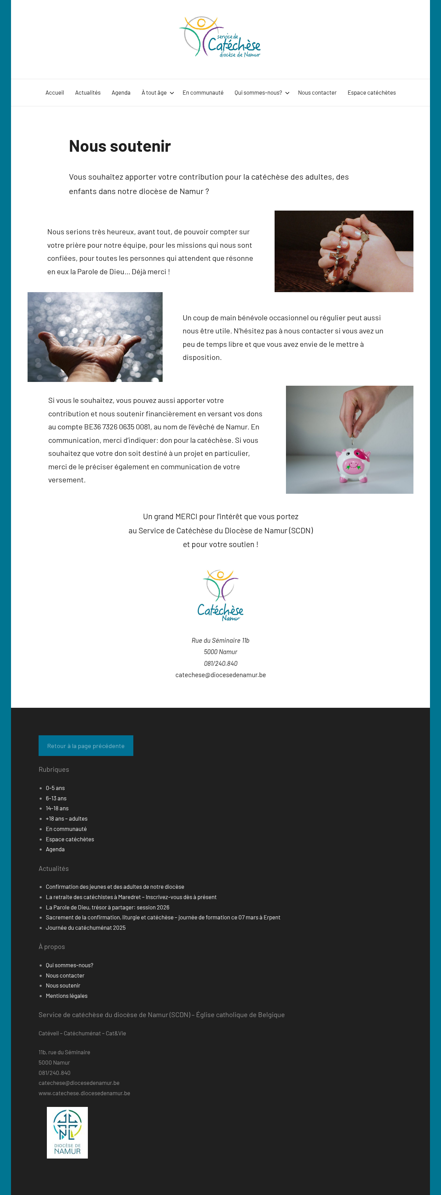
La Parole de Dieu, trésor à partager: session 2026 (108, 907)
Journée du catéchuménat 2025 (86, 927)
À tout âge (154, 92)
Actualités (88, 92)
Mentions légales (67, 995)
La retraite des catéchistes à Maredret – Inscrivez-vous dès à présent (131, 896)
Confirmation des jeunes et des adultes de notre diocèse (115, 886)
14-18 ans (57, 807)
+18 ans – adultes (67, 818)
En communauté (203, 92)
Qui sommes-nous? (258, 92)
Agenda (121, 92)
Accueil (54, 92)
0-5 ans (55, 787)
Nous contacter (317, 92)
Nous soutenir (63, 985)
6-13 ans (56, 797)
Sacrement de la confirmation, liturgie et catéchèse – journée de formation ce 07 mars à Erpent (163, 917)
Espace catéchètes (372, 92)
